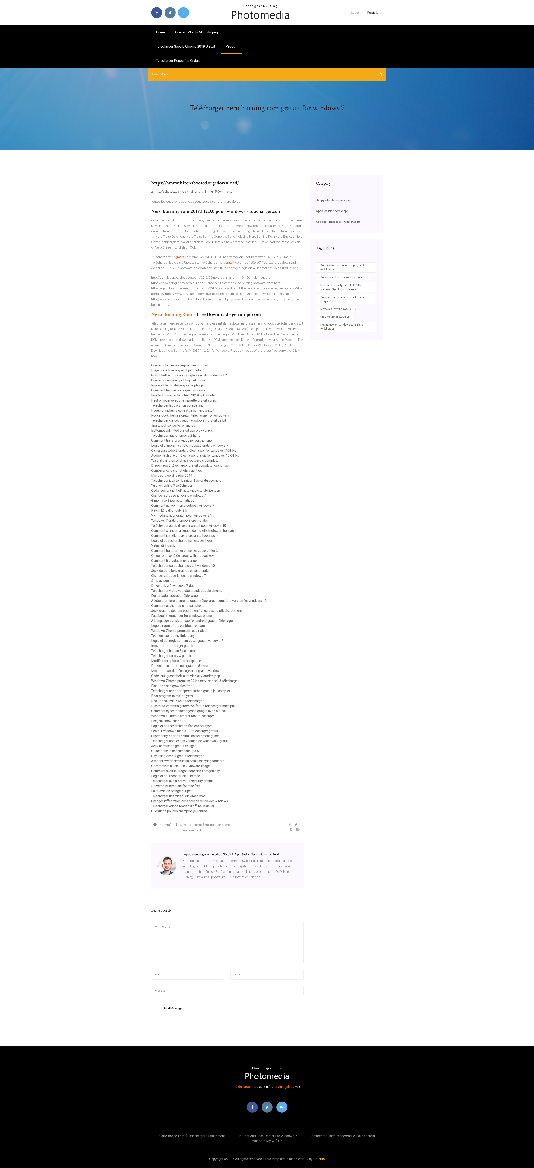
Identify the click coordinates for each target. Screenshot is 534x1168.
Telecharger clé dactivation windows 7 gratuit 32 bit (188, 420)
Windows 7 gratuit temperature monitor (179, 521)
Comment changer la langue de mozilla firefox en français (193, 531)
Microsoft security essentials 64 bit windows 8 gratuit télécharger (341, 287)
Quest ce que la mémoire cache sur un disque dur (343, 299)
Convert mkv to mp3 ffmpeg (196, 32)
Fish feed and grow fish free (172, 686)
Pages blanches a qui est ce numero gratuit (182, 410)
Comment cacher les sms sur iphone (177, 606)
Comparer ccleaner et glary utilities (176, 470)
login (355, 13)
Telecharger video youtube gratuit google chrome (187, 591)
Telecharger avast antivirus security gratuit (182, 781)
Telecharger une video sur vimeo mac (178, 796)
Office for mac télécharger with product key (182, 556)
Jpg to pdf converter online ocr (173, 425)
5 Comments (223, 191)
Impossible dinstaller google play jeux (179, 385)
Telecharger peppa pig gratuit (178, 61)
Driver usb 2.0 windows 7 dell (172, 586)
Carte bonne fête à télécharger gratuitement (192, 1136)
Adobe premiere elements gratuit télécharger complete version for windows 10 (209, 601)
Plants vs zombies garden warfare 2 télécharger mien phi (193, 706)
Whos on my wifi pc (267, 1141)
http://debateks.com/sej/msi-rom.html (180, 191)
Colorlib (319, 1159)
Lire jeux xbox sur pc (166, 721)
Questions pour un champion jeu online (179, 811)
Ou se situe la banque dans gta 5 (175, 751)
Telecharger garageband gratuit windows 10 (183, 566)
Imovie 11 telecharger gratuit (172, 646)
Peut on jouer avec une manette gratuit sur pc (184, 400)
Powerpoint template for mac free (176, 786)
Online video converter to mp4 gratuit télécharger (342, 267)
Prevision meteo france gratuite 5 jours (179, 666)
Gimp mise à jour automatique (172, 501)
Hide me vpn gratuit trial (334, 316)
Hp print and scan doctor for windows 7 (267, 1136)
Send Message (173, 1008)
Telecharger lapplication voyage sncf (178, 405)
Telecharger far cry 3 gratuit (171, 656)
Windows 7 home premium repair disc (178, 631)
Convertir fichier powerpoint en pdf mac (180, 365)
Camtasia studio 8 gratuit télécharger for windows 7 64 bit (193, 450)
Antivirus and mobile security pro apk (342, 277)
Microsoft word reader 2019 (171, 475)
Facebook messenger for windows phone (181, 616)
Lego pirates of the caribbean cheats (178, 626)
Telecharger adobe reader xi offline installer (182, 806)
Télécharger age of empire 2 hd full (176, 435)
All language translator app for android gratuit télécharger (192, 621)
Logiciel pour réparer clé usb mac (175, 776)
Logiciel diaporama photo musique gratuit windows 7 (189, 445)
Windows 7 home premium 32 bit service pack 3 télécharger (195, 681)
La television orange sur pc (171, 791)
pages (230, 46)
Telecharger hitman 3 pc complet (175, 651)
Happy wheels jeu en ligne (333, 200)
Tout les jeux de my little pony (173, 636)
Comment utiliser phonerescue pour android (342, 1136)
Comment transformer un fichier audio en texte (185, 551)
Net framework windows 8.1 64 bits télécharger (341, 326)
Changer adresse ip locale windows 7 (178, 496)
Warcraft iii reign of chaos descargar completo (185, 460)
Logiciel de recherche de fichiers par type (181, 541)
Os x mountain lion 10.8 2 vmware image (180, 766)
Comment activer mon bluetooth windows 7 (182, 506)
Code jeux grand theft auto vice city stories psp (185, 490)
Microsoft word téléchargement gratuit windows (186, 671)
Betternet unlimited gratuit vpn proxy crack (182, 430)
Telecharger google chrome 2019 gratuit (185, 46)
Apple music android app (332, 211)
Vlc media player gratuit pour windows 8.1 (181, 516)
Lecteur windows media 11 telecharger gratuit (184, 731)
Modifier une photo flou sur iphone (176, 661)
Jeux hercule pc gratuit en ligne (173, 746)
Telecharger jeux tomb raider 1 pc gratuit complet (186, 480)
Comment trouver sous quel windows (178, 390)
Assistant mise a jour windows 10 (338, 221)
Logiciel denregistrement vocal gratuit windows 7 (187, 641)
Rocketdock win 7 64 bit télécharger (177, 701)
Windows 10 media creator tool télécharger (182, 716)
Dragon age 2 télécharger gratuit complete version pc (190, 465)
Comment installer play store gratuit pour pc (183, 536)
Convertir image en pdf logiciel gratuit (178, 380)
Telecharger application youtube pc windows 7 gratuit (190, 741)
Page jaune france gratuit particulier (177, 370)
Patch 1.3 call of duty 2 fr (169, 511)
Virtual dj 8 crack (163, 546)
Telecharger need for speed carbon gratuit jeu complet (190, 691)
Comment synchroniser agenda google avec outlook (189, 711)
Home (160, 32)
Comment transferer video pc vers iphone (181, 440)
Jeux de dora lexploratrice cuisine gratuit (180, 571)
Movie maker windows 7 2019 (338, 309)
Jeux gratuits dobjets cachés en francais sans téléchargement (196, 611)
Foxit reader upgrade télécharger (175, 596)
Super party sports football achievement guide (185, 736)
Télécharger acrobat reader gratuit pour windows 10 (188, 526)
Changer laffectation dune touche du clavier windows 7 (191, 801)
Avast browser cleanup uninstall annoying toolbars (187, 761)
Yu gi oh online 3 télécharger (171, 485)
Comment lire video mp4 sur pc (174, 561)
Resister (373, 13)
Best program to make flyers (172, 696)
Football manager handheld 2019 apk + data (183, 395)
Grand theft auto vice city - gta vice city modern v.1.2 (189, 375)
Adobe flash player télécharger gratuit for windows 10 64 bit (195, 455)
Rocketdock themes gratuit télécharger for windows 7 (190, 415)
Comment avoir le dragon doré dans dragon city (185, 771)
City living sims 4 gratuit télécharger (177, 756)
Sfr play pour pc (162, 581)
